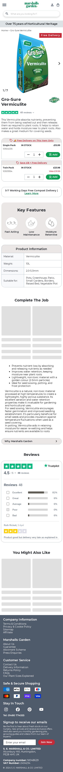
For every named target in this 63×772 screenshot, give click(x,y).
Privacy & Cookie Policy (17, 626)
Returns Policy (12, 670)
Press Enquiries (12, 652)
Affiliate (8, 632)
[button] (4, 5)
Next (59, 63)
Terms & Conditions (15, 623)
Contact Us (9, 664)
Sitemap (8, 629)
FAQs (6, 673)
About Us (8, 644)
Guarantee (9, 646)
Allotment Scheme (14, 649)
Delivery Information (15, 667)
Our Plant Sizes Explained (18, 675)
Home (4, 30)
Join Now (46, 742)
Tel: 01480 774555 (13, 715)
